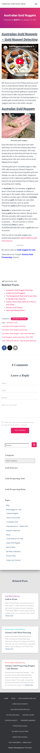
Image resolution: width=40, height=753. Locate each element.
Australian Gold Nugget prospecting (14, 330)
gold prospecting (19, 337)
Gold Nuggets (7, 337)
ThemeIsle (28, 748)
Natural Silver (11, 547)
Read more (9, 616)
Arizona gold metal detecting (15, 629)
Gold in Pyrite (11, 599)
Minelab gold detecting (28, 341)
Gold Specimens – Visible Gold (17, 526)
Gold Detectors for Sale (15, 538)
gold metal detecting (27, 333)
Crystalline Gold (12, 522)
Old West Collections (13, 551)
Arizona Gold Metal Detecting (18, 632)
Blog (7, 505)
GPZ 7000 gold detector (10, 341)
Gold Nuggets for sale (13, 510)
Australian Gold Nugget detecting (13, 326)
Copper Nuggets (12, 513)
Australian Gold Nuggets (10, 333)
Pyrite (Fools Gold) (13, 518)
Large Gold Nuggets (13, 543)
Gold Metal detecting (19, 318)
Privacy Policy (11, 556)
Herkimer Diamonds (13, 530)
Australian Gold (11, 322)
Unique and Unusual (13, 560)
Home (8, 535)
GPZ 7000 (29, 337)
